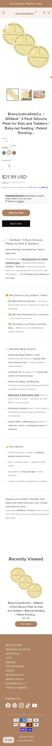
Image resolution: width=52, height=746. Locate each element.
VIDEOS (10, 671)
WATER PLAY (13, 653)
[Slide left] (3, 95)
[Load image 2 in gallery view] (26, 95)
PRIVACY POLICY (15, 679)
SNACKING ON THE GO (18, 649)
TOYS (9, 658)
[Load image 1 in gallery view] (13, 95)
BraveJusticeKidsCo (26, 740)
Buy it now (16, 223)
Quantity (7, 160)
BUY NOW (26, 624)
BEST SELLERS (14, 645)
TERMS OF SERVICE (16, 687)
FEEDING (11, 662)
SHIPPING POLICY (15, 683)
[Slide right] (49, 95)
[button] (3, 12)
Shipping (5, 182)
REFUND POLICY (15, 675)
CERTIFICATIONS (15, 666)
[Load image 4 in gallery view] (39, 95)
